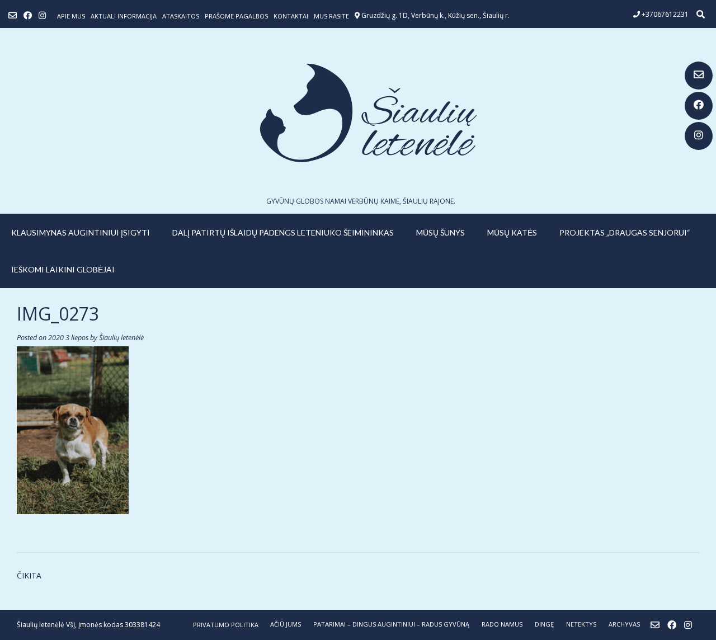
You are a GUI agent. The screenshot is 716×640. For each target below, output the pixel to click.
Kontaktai (291, 16)
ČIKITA (29, 575)
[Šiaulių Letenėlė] (358, 113)
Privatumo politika (225, 624)
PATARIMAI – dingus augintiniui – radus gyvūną (391, 624)
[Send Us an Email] (699, 76)
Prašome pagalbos (236, 16)
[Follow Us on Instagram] (699, 136)
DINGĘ (544, 624)
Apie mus (71, 16)
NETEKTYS (581, 624)
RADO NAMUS (502, 624)
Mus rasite (331, 16)
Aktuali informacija (124, 16)
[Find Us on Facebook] (699, 106)
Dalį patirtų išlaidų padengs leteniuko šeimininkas (283, 232)
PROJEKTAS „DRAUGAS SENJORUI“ (624, 232)
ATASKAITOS (180, 16)
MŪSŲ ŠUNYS (440, 232)
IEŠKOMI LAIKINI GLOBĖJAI (63, 269)
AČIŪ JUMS (285, 624)
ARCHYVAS (624, 624)
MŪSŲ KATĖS (512, 232)
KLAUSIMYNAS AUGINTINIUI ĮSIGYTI (80, 232)
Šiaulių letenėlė (121, 337)
